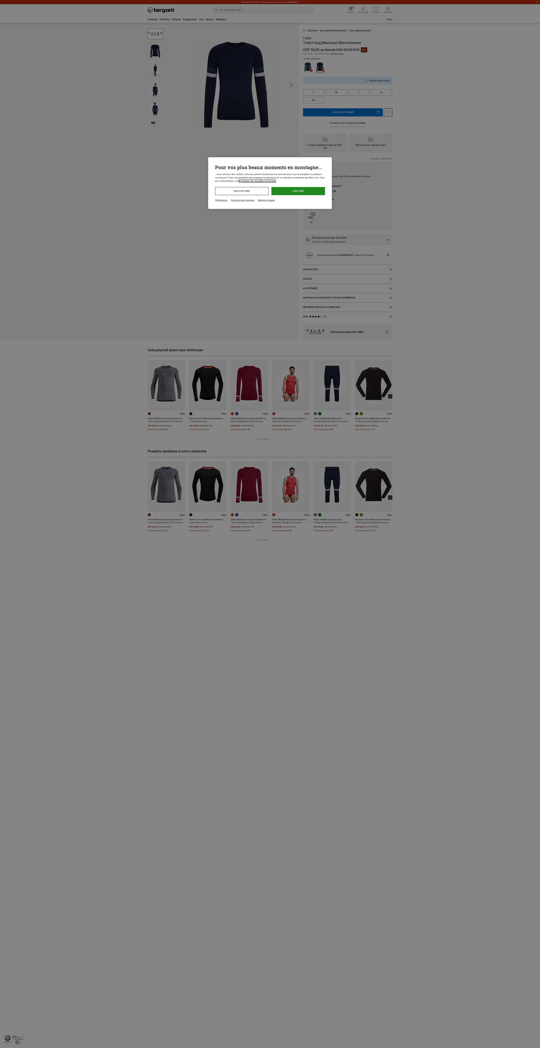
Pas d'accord (242, 191)
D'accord (298, 191)
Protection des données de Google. (257, 181)
